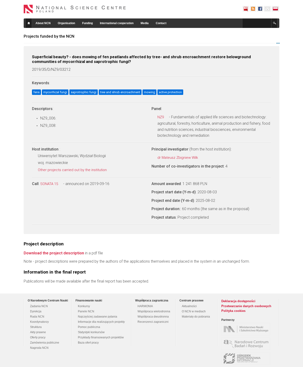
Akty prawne (38, 332)
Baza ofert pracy (88, 342)
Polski (275, 9)
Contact (161, 23)
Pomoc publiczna (89, 327)
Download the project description (54, 253)
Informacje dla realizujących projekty (101, 321)
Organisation (66, 23)
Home (28, 23)
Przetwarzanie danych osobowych (246, 306)
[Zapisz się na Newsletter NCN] (267, 9)
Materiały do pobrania (196, 316)
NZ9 (161, 117)
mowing (149, 92)
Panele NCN (86, 311)
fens (36, 92)
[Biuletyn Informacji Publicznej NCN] (246, 9)
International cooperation (117, 23)
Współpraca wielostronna (154, 311)
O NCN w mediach (194, 311)
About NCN (43, 23)
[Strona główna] (75, 9)
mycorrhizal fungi (55, 92)
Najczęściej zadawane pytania (97, 316)
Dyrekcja (35, 311)
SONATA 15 (49, 184)
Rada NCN (37, 316)
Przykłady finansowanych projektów (101, 337)
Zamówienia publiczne (44, 342)
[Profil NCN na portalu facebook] (260, 9)
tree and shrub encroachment (120, 92)
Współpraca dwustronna (153, 316)
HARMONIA (145, 306)
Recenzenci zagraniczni (153, 321)
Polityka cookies (233, 311)
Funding (87, 23)
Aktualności (189, 306)
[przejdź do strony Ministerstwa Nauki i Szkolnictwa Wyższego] (246, 329)
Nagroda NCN (39, 347)
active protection (170, 92)
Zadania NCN (39, 306)
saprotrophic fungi (83, 92)
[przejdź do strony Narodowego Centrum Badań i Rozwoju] (246, 344)
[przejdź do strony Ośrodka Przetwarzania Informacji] (246, 358)
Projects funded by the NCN (49, 36)
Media (145, 23)
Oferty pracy (37, 337)
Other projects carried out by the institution (73, 170)
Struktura (36, 327)
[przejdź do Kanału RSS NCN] (253, 9)
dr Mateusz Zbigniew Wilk (178, 157)
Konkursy (84, 306)
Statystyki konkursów (91, 332)
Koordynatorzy (39, 321)
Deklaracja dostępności (238, 301)
